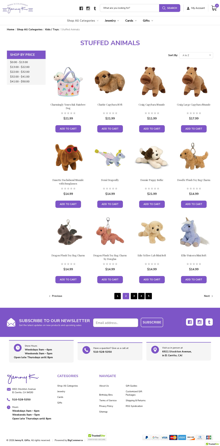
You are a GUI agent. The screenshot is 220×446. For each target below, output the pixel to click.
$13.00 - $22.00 (19, 67)
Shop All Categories (81, 21)
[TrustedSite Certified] (96, 437)
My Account (198, 8)
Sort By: (173, 55)
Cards (129, 21)
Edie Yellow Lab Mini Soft (152, 255)
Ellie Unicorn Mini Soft (193, 255)
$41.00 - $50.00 (19, 81)
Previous (56, 296)
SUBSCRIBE (152, 322)
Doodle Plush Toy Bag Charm (193, 180)
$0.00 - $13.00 (19, 62)
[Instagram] (88, 8)
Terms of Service (108, 400)
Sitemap (103, 411)
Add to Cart (68, 128)
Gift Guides (131, 385)
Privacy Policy (106, 406)
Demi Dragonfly (110, 180)
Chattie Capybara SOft (110, 104)
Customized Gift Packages (134, 393)
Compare (67, 85)
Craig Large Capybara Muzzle (193, 104)
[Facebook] (81, 8)
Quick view (68, 77)
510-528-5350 (102, 352)
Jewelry (110, 21)
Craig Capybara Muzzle (152, 104)
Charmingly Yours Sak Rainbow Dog (68, 106)
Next (207, 296)
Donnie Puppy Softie (151, 180)
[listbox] (196, 55)
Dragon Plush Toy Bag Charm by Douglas (110, 257)
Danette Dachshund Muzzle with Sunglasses (68, 181)
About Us (104, 385)
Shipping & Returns (136, 400)
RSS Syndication (134, 406)
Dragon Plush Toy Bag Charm (68, 255)
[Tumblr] (95, 8)
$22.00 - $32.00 (19, 72)
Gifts (146, 21)
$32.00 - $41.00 (19, 76)
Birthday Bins (106, 394)
